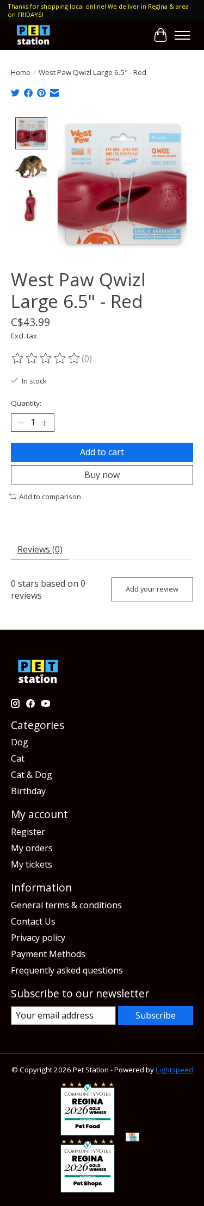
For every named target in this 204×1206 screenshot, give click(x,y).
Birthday (28, 791)
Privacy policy (38, 938)
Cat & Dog (31, 775)
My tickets (31, 864)
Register (28, 832)
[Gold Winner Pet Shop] (87, 1189)
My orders (32, 848)
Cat (17, 758)
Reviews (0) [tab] (40, 549)
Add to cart (102, 452)
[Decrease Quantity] (21, 423)
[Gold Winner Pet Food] (87, 1132)
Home (20, 72)
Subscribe (155, 1015)
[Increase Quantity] (44, 423)
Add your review (152, 589)
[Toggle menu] (182, 35)
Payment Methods (48, 954)
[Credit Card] (132, 1138)
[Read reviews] (46, 358)
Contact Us (33, 921)
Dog (19, 742)
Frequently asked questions (67, 970)
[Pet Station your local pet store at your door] (33, 35)
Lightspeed (174, 1070)
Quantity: (26, 403)
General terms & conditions (66, 905)
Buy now (102, 475)
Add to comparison (50, 496)
